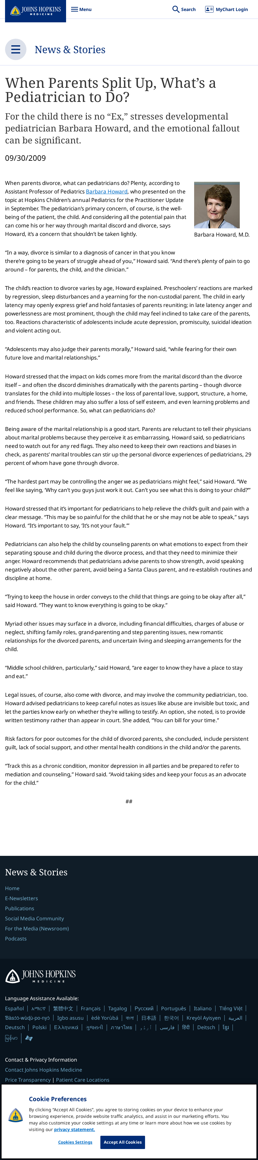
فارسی (167, 1027)
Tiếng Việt (230, 1008)
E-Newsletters (21, 898)
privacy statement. (74, 1129)
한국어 (171, 1017)
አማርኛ (38, 1008)
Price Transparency (28, 1079)
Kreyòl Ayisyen (204, 1017)
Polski (39, 1027)
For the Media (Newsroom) (37, 928)
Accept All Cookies (123, 1142)
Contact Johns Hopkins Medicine (43, 1069)
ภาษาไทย (121, 1027)
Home (12, 888)
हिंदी (186, 1027)
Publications (19, 908)
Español (14, 1008)
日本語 (148, 1017)
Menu (81, 12)
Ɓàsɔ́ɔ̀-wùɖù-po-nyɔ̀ (27, 1017)
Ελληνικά (66, 1027)
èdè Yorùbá (104, 1017)
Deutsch (15, 1027)
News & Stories (70, 49)
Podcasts (16, 938)
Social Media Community (34, 918)
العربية (235, 1017)
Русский (144, 1008)
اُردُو (146, 1027)
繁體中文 (63, 1008)
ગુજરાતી (94, 1027)
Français (91, 1008)
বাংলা (130, 1017)
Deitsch (206, 1027)
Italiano (203, 1008)
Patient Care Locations (82, 1079)
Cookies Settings (75, 1142)
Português (173, 1008)
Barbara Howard (106, 191)
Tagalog (117, 1008)
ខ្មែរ (226, 1027)
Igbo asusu (70, 1017)
